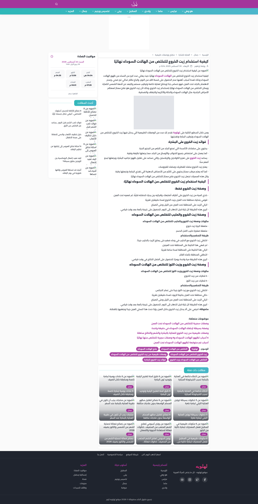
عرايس (173, 11)
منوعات (83, 483)
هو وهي (188, 11)
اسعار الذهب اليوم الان (151, 454)
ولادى (147, 11)
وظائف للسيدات (80, 488)
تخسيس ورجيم (102, 11)
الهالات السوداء (163, 76)
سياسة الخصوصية (115, 454)
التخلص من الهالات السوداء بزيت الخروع (188, 360)
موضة (124, 488)
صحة (84, 479)
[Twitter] (197, 479)
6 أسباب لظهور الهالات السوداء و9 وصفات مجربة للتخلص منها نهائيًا (173, 337)
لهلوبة (176, 132)
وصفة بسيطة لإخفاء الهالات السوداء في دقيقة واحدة (180, 328)
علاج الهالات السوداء (147, 349)
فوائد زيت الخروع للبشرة (155, 360)
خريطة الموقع (132, 454)
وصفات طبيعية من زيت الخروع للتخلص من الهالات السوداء (138, 354)
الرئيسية (164, 470)
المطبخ (133, 11)
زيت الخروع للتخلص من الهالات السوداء (189, 354)
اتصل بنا (100, 454)
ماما (160, 11)
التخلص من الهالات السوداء (174, 349)
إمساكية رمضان (80, 475)
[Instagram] (189, 479)
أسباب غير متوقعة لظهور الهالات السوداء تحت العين (181, 342)
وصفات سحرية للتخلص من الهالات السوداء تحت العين (180, 323)
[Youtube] (182, 479)
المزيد (71, 11)
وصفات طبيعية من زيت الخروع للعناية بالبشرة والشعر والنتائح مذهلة (173, 333)
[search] (56, 4)
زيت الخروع (195, 158)
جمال (84, 11)
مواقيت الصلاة (80, 470)
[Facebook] (204, 479)
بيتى (119, 11)
